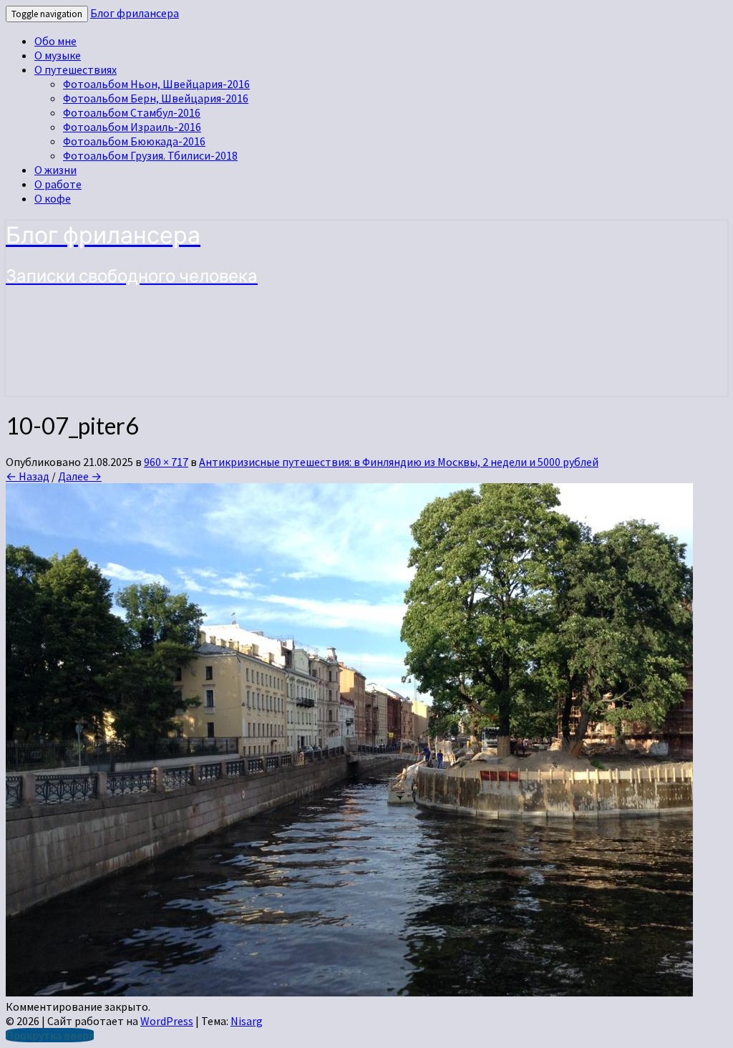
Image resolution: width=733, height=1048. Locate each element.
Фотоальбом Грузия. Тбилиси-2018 (150, 155)
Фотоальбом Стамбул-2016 (131, 112)
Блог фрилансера (134, 13)
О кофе (52, 198)
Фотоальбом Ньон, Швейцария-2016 (156, 84)
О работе (58, 184)
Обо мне (55, 41)
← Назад (27, 476)
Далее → (80, 476)
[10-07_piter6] (349, 992)
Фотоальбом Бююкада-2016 (134, 141)
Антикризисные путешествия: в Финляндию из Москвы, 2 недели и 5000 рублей (398, 462)
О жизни (55, 169)
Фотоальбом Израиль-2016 (132, 127)
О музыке (57, 55)
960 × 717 (166, 462)
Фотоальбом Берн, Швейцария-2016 (155, 98)
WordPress (166, 1021)
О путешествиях (75, 69)
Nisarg (246, 1021)
